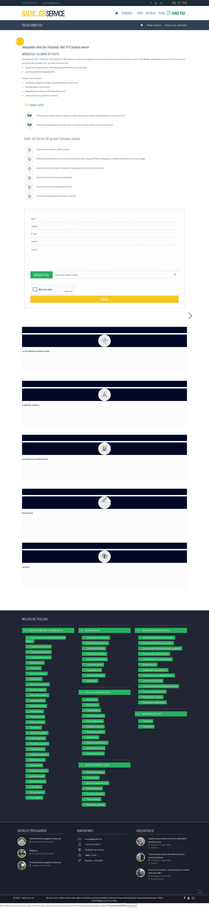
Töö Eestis (147, 721)
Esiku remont (35, 787)
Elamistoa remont (37, 781)
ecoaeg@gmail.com (52, 2)
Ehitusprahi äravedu (94, 753)
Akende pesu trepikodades (154, 702)
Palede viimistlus (37, 749)
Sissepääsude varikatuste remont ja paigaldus (162, 648)
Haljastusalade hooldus (98, 692)
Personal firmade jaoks (97, 765)
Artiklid (151, 13)
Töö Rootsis (148, 726)
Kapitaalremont (36, 663)
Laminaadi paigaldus (38, 733)
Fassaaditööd (92, 630)
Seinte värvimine (37, 722)
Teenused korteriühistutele (156, 630)
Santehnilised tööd (37, 706)
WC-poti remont (37, 792)
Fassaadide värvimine (95, 648)
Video (140, 13)
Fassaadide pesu (93, 670)
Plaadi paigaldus (37, 717)
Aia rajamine (91, 699)
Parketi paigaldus (37, 738)
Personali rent (92, 778)
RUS (185, 3)
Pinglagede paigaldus (38, 754)
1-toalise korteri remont (40, 646)
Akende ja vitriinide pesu (96, 743)
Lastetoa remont (37, 776)
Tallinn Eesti (90, 855)
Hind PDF (179, 13)
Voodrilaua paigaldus (38, 744)
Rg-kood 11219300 (94, 860)
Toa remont (35, 668)
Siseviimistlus (35, 679)
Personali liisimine (93, 788)
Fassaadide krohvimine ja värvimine (157, 643)
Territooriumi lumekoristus (154, 691)
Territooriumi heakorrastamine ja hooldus (160, 686)
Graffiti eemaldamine (95, 675)
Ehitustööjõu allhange (95, 804)
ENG (174, 3)
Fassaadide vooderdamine (97, 638)
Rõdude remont (149, 665)
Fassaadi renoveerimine (96, 659)
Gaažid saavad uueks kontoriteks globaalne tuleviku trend (167, 840)
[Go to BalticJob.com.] (142, 25)
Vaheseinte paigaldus (38, 695)
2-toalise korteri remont (40, 652)
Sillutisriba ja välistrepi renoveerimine (158, 638)
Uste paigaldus (36, 711)
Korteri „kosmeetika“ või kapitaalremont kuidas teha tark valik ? (169, 871)
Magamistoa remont (38, 771)
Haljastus (33, 850)
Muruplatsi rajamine (94, 726)
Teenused (126, 13)
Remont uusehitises (38, 673)
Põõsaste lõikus (93, 710)
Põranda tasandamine (39, 684)
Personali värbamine (94, 794)
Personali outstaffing (95, 772)
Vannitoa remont (37, 760)
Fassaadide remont (94, 665)
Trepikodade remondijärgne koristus (158, 675)
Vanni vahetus (36, 798)
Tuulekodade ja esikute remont (155, 654)
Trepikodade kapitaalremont (155, 670)
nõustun (132, 905)
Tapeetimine (35, 727)
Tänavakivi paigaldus (95, 732)
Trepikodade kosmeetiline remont (157, 659)
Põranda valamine (37, 690)
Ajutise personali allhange (96, 783)
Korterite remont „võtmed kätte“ (46, 630)
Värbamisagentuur (151, 714)
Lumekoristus (92, 737)
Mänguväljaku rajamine (152, 697)
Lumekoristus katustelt (152, 681)
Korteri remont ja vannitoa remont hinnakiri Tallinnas (45, 639)
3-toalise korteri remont (40, 657)
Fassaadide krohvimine (95, 654)
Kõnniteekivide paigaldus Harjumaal (45, 838)
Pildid (161, 13)
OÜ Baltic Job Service (94, 850)
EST (179, 3)
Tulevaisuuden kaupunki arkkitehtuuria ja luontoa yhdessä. (166, 855)
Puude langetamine (94, 721)
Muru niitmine (92, 705)
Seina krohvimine (37, 700)
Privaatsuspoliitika (116, 905)
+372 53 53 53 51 (30, 2)
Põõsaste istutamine (94, 716)
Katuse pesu (91, 681)
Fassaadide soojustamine (96, 643)
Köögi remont (35, 765)
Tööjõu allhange (93, 799)
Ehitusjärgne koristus (95, 748)
